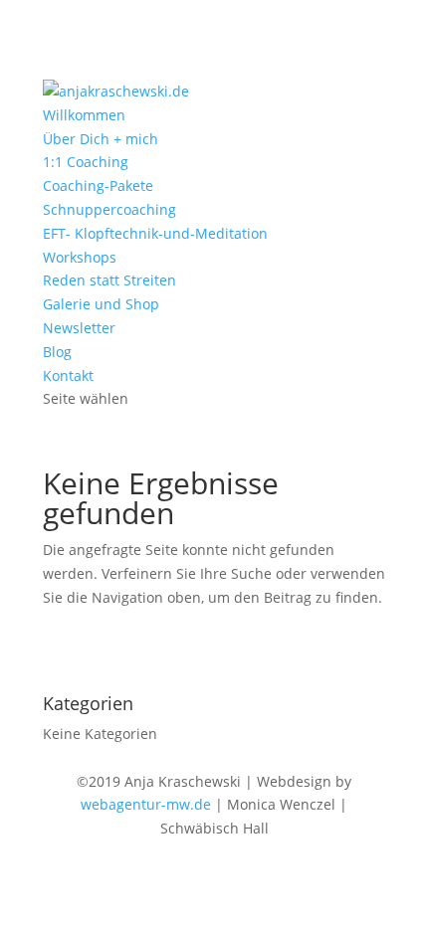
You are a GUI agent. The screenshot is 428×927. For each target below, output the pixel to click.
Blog (57, 351)
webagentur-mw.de (146, 804)
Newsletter (79, 327)
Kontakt (68, 375)
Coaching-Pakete (98, 185)
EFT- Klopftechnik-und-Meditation (155, 233)
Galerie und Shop (101, 303)
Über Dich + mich (100, 138)
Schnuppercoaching (109, 209)
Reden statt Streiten (109, 280)
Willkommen (84, 114)
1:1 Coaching (85, 161)
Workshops (79, 257)
